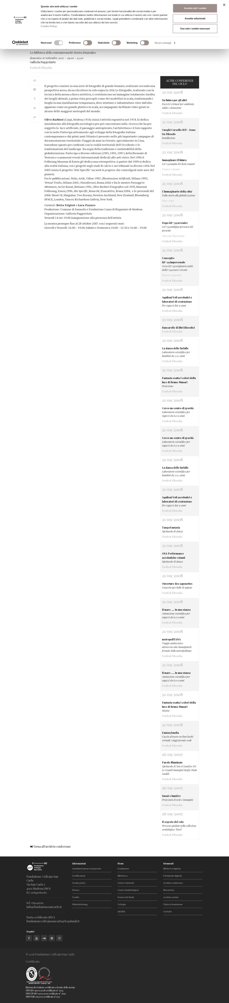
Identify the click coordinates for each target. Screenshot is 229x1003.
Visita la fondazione (173, 904)
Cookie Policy (49, 26)
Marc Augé (168, 200)
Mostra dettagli (163, 43)
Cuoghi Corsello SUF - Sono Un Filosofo (179, 132)
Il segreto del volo (173, 821)
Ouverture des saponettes (177, 583)
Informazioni (79, 863)
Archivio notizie (171, 897)
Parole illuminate (172, 762)
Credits (75, 897)
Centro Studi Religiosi (128, 889)
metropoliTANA (171, 639)
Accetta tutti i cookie (195, 8)
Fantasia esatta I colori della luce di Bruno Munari (179, 380)
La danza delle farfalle (175, 348)
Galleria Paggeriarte (43, 62)
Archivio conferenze (173, 882)
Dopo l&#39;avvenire (175, 222)
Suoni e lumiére (171, 795)
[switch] (87, 42)
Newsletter (168, 889)
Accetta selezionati (195, 18)
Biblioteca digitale (172, 868)
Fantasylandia (170, 732)
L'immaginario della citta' (177, 191)
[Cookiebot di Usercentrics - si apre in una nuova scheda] (20, 43)
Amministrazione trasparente (86, 868)
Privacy (75, 889)
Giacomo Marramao (173, 235)
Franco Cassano (171, 169)
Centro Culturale (126, 882)
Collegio (122, 904)
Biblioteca (122, 875)
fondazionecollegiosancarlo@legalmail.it (52, 921)
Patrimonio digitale (172, 875)
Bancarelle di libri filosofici (178, 327)
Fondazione (123, 868)
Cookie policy (78, 882)
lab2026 (121, 911)
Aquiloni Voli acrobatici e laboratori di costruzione (177, 299)
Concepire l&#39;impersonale (173, 260)
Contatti (167, 911)
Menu (120, 863)
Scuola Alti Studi (126, 897)
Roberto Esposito (171, 275)
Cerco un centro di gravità (177, 408)
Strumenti (168, 863)
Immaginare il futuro (174, 160)
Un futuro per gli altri (174, 100)
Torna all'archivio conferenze (52, 846)
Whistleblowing (80, 904)
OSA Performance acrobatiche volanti (173, 555)
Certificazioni (78, 875)
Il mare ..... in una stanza (176, 609)
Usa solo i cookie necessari (195, 28)
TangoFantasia (171, 527)
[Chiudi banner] (224, 5)
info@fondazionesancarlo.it (44, 907)
